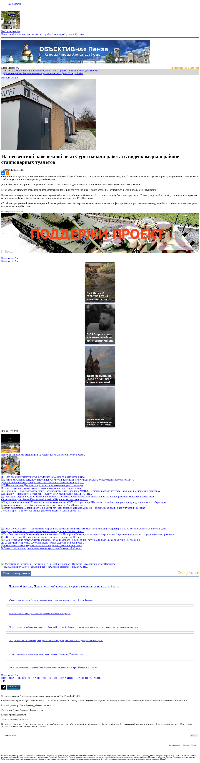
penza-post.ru (30, 755)
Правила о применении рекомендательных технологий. (90, 757)
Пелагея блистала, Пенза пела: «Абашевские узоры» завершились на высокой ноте (64, 586)
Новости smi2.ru (9, 77)
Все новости (14, 4)
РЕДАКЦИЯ (67, 678)
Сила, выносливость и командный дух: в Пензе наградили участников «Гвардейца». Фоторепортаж (56, 640)
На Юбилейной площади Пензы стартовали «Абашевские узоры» (39, 613)
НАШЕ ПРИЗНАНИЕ (89, 678)
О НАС (53, 678)
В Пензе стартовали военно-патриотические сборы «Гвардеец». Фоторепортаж (46, 654)
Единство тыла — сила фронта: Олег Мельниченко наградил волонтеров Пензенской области (53, 667)
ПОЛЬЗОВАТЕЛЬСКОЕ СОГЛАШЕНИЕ (23, 678)
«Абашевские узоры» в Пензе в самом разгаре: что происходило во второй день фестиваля (51, 600)
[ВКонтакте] (3, 173)
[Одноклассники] (7, 173)
